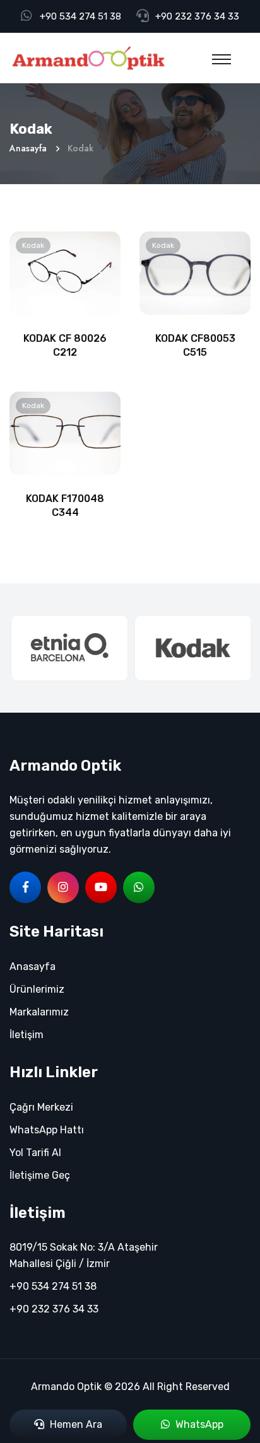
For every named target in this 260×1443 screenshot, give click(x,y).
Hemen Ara (74, 1424)
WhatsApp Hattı (46, 1130)
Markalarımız (39, 1012)
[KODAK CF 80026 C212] (65, 272)
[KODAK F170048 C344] (65, 432)
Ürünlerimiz (36, 989)
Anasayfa (28, 148)
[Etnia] (68, 648)
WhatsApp (198, 1424)
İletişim (26, 1035)
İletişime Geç (39, 1175)
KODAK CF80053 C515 (195, 345)
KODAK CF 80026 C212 (65, 345)
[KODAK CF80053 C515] (195, 272)
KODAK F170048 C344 (65, 505)
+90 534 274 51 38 (80, 16)
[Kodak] (192, 648)
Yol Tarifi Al (35, 1153)
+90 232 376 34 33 (197, 16)
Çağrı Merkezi (41, 1107)
